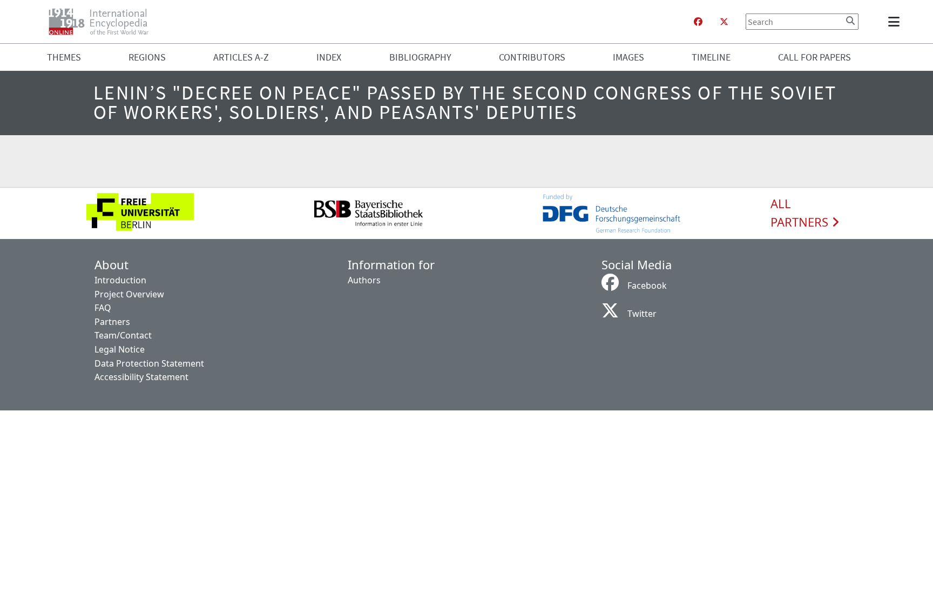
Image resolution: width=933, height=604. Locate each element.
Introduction (120, 280)
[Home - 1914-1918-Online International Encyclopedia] (103, 21)
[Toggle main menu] (896, 21)
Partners (112, 322)
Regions (147, 57)
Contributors (532, 57)
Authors (364, 280)
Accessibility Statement (141, 377)
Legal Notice (119, 349)
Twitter (642, 314)
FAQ (102, 308)
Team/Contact (123, 335)
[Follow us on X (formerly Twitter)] (724, 21)
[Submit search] (850, 20)
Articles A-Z (241, 57)
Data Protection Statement (149, 363)
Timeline (711, 57)
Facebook (647, 285)
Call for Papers (814, 57)
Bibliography (420, 57)
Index (328, 57)
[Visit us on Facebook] (698, 21)
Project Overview (129, 294)
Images (628, 57)
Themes (64, 57)
